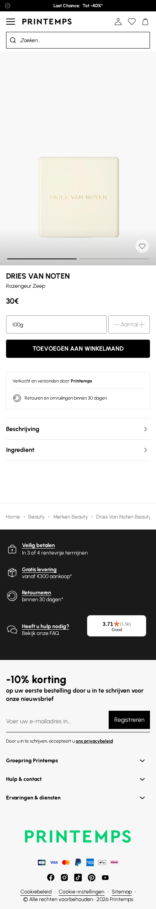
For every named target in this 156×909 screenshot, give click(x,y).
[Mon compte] (118, 21)
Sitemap (122, 892)
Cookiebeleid (35, 892)
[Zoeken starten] (12, 40)
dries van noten (38, 276)
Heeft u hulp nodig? (45, 626)
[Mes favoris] (131, 21)
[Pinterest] (91, 877)
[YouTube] (105, 877)
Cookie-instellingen (82, 892)
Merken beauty (71, 517)
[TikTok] (78, 877)
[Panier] (145, 21)
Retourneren (36, 592)
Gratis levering (39, 569)
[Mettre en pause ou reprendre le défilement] (8, 6)
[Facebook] (50, 877)
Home (13, 517)
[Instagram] (64, 877)
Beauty (37, 517)
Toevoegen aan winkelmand (78, 348)
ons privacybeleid (94, 741)
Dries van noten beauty (124, 517)
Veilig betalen (38, 545)
